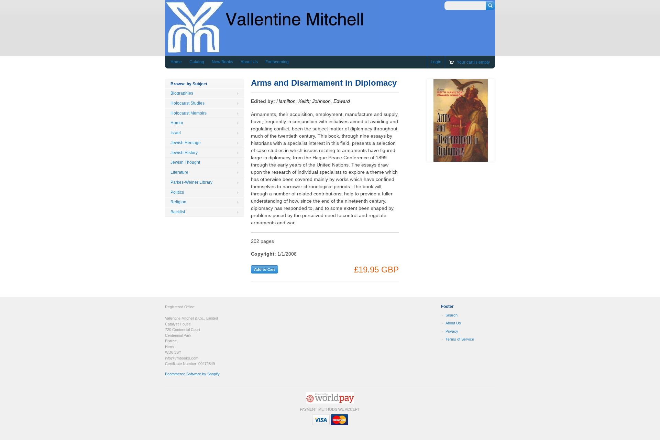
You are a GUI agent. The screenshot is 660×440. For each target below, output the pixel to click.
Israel (175, 132)
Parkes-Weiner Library (191, 182)
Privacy (452, 331)
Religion (178, 202)
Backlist (177, 212)
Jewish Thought (185, 162)
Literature (179, 172)
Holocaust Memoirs (188, 113)
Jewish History (184, 152)
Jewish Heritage (185, 142)
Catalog (196, 62)
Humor (176, 122)
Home (176, 62)
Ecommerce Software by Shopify (192, 374)
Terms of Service (460, 339)
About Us (249, 62)
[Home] (273, 50)
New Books (222, 62)
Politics (177, 192)
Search (452, 315)
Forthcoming (277, 62)
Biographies (181, 93)
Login (436, 62)
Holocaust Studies (187, 103)
